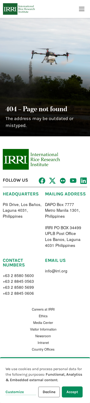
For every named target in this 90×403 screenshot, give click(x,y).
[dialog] (45, 380)
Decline (49, 392)
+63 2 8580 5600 (18, 275)
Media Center (43, 322)
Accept (72, 392)
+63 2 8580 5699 (18, 287)
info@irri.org (56, 271)
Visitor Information (43, 329)
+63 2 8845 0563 (18, 281)
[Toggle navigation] (81, 9)
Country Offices (43, 349)
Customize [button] (15, 392)
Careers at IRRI (43, 309)
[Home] (19, 9)
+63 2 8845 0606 (18, 293)
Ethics (43, 316)
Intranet (43, 342)
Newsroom (43, 336)
